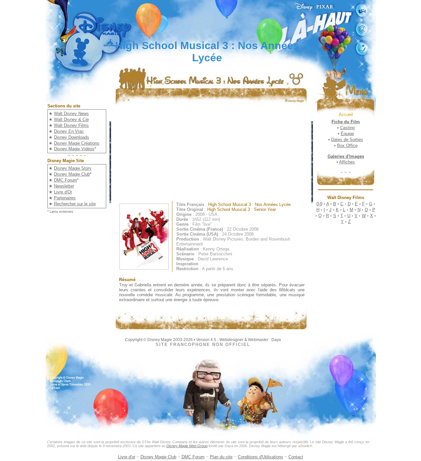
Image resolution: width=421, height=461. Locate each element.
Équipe (347, 133)
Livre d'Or (63, 191)
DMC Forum (65, 180)
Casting (347, 127)
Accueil (346, 114)
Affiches (347, 161)
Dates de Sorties (347, 139)
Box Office (347, 145)
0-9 (319, 203)
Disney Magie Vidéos (74, 148)
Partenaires (65, 197)
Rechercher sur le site (75, 203)
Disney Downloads (71, 137)
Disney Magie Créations (76, 143)
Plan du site (221, 456)
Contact (295, 456)
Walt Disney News (71, 113)
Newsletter (64, 186)
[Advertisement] (216, 155)
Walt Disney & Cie (71, 119)
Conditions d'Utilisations (260, 456)
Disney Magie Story (72, 168)
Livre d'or (126, 456)
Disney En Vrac (69, 131)
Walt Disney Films (71, 125)
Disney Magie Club (72, 174)
